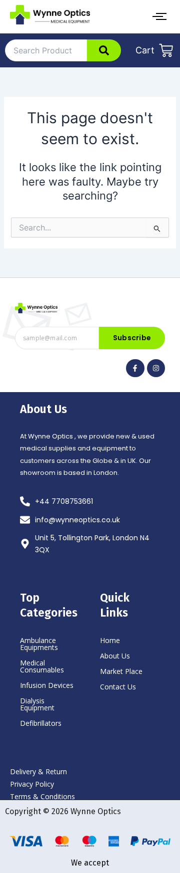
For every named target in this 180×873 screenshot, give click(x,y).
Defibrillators (41, 723)
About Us (115, 655)
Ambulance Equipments (39, 644)
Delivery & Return (38, 771)
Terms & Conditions (42, 796)
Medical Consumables (42, 666)
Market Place (121, 671)
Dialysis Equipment (37, 704)
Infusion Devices (47, 685)
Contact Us (118, 686)
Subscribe (132, 338)
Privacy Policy (32, 784)
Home (110, 640)
